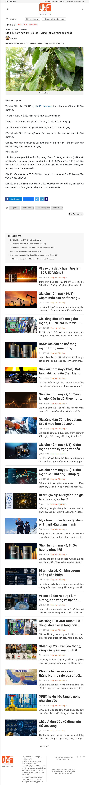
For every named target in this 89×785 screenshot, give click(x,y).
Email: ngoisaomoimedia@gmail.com (73, 1)
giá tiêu (15, 208)
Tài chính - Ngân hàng (57, 504)
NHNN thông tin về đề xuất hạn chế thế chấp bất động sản (32, 259)
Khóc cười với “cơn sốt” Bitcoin (53, 19)
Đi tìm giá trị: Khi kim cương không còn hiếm (59, 573)
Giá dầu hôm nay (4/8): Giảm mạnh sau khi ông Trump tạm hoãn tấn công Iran (60, 472)
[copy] (46, 199)
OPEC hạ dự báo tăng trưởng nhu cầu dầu (60, 699)
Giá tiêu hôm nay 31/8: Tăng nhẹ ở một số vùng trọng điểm (32, 248)
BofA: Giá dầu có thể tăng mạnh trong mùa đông (57, 346)
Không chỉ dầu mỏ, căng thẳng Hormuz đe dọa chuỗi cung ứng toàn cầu (59, 673)
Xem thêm (43, 746)
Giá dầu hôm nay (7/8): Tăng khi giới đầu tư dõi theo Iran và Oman (61, 396)
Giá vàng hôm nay (32, 19)
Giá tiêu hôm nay (28, 208)
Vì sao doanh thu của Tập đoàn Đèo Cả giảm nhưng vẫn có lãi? (34, 255)
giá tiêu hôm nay (44, 106)
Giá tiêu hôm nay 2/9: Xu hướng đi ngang (25, 240)
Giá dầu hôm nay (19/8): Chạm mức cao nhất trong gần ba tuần (58, 296)
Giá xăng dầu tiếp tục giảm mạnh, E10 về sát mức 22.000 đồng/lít (60, 321)
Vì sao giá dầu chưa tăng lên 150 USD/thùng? (59, 270)
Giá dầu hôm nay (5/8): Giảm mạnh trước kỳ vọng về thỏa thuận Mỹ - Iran (60, 447)
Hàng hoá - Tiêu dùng (28, 25)
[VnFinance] (45, 9)
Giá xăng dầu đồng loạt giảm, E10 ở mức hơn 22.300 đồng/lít (60, 422)
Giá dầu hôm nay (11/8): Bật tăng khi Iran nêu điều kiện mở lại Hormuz (59, 371)
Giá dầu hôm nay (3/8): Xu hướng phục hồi (58, 547)
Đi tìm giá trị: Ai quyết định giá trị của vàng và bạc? (61, 497)
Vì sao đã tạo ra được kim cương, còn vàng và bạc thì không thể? (58, 598)
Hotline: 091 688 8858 (52, 1)
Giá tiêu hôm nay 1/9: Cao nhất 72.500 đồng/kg (28, 244)
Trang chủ (10, 25)
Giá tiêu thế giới (58, 208)
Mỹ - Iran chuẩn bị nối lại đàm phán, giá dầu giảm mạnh (61, 522)
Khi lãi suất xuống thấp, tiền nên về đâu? (25, 251)
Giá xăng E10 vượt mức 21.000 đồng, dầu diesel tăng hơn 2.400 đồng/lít (61, 623)
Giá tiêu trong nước (43, 208)
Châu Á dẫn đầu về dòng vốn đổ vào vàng (60, 724)
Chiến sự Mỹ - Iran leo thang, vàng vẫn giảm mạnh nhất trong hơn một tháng (60, 648)
